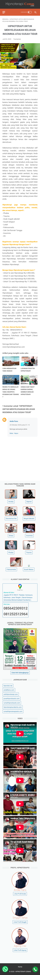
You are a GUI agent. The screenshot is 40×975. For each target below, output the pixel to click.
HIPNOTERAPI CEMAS (23, 971)
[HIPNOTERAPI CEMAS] (20, 4)
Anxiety (11, 501)
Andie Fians (14, 421)
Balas (11, 433)
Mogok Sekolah (29, 518)
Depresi (29, 501)
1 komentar (17, 39)
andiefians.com (9, 690)
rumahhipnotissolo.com (12, 703)
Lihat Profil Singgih (20, 922)
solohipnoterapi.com (11, 694)
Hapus (16, 433)
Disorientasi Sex (11, 518)
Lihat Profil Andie (20, 894)
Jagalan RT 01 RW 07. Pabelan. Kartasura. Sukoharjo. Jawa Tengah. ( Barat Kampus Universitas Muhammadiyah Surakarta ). (18, 596)
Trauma (29, 552)
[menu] (3, 12)
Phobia (10, 552)
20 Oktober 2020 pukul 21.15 (20, 425)
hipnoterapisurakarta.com (13, 707)
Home (20, 967)
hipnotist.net (8, 686)
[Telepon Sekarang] (35, 970)
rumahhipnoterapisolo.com (13, 711)
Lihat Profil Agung (20, 950)
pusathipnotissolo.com (11, 698)
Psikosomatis (11, 569)
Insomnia (29, 535)
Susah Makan (28, 569)
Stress (11, 535)
